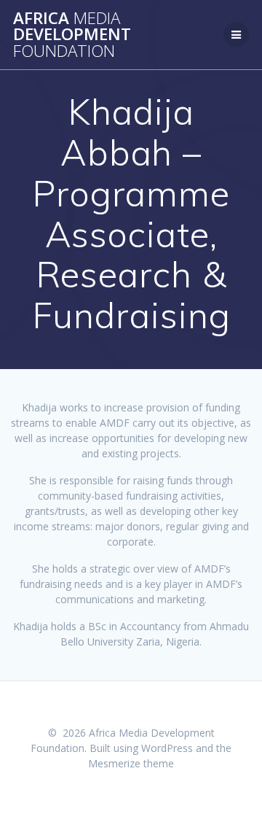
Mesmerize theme (131, 763)
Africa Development (72, 34)
